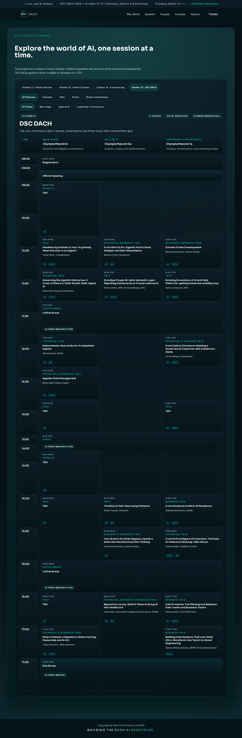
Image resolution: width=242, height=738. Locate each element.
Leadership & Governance (90, 107)
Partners (195, 14)
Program (165, 14)
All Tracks (27, 107)
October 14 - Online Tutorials (74, 87)
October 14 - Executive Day (111, 87)
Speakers (150, 14)
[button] (69, 209)
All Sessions (28, 97)
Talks (62, 97)
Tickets (213, 14)
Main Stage (45, 107)
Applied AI (64, 107)
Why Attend (133, 14)
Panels (75, 97)
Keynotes (47, 97)
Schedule (180, 14)
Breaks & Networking (97, 97)
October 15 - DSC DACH (144, 87)
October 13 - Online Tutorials (37, 87)
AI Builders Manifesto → (206, 3)
